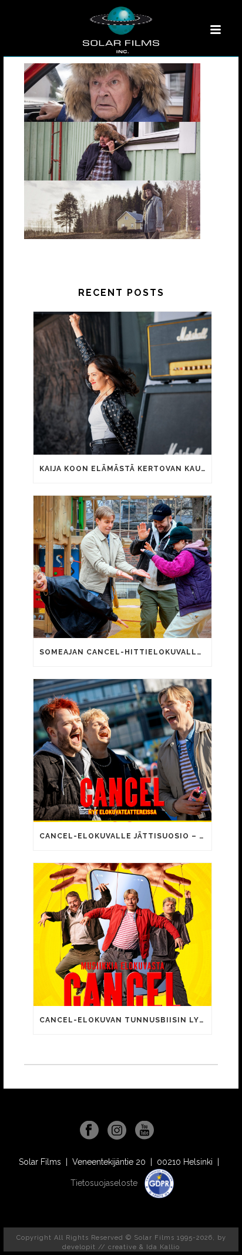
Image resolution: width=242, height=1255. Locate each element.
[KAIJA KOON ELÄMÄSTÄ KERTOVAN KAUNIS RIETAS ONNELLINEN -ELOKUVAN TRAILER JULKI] (122, 383)
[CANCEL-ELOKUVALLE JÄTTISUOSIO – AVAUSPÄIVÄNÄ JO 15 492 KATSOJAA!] (122, 750)
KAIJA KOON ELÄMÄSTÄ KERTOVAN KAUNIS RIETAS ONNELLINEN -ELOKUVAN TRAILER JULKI (125, 469)
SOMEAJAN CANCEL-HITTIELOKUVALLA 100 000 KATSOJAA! (125, 652)
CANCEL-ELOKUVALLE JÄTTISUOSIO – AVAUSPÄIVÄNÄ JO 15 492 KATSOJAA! (125, 836)
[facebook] (89, 1131)
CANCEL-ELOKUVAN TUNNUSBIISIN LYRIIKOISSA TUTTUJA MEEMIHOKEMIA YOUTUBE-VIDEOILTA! (125, 1020)
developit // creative (99, 1247)
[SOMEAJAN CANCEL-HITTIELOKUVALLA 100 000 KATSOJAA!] (122, 567)
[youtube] (144, 1131)
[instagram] (116, 1131)
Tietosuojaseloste (105, 1183)
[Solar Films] (121, 30)
